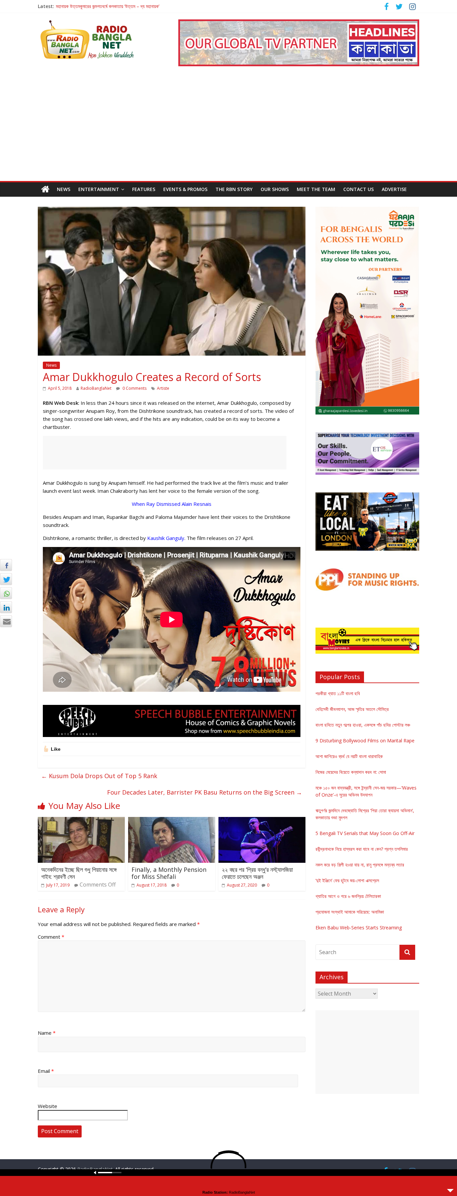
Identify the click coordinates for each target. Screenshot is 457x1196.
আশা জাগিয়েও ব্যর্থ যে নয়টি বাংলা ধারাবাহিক (349, 756)
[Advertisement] (228, 131)
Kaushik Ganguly (165, 538)
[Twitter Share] (6, 579)
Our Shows (275, 189)
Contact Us (358, 189)
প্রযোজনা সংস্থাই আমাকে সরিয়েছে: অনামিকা (349, 912)
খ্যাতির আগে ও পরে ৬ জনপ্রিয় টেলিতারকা (348, 896)
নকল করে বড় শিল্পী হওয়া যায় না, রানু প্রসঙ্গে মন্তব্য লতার (359, 864)
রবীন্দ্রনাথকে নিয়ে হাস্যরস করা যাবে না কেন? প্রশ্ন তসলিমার (361, 849)
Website (47, 1106)
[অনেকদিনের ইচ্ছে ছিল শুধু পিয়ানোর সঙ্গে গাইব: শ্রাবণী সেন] (81, 821)
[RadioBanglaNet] (45, 189)
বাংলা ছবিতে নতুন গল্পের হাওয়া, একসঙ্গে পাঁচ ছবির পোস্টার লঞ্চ (362, 725)
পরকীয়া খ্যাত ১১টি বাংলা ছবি (337, 693)
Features (143, 189)
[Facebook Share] (6, 565)
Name (47, 1032)
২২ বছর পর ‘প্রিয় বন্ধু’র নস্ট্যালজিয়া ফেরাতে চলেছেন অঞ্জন (257, 873)
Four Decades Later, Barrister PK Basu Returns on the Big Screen (204, 792)
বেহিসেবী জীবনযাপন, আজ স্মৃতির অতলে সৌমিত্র (352, 709)
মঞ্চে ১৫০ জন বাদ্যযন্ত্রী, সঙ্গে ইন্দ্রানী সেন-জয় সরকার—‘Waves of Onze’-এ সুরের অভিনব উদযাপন (135, 6)
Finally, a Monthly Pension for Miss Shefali (168, 873)
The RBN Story (234, 189)
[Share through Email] (6, 621)
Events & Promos (185, 189)
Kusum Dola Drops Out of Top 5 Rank (99, 776)
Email (46, 1071)
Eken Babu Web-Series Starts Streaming (358, 927)
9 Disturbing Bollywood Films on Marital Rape (365, 740)
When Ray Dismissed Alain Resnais (171, 503)
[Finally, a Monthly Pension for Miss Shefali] (171, 821)
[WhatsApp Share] (6, 593)
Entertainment (98, 189)
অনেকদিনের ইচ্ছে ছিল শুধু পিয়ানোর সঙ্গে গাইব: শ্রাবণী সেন (78, 873)
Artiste (163, 388)
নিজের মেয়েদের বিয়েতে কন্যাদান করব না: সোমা (350, 772)
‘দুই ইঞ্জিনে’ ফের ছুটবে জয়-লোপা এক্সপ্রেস (347, 880)
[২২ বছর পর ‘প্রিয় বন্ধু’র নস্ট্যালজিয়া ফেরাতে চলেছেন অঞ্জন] (261, 821)
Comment (51, 936)
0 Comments (134, 388)
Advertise (394, 189)
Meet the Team (316, 189)
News (63, 189)
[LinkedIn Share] (6, 607)
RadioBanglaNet (96, 388)
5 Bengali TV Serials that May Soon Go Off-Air (365, 833)
